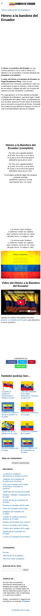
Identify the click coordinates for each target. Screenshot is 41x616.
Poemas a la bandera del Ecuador (16, 505)
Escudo (6, 552)
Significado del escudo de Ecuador (16, 492)
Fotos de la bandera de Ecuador (15, 508)
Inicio (4, 10)
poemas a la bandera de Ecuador (14, 320)
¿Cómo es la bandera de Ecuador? (29, 432)
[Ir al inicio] (22, 5)
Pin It (32, 362)
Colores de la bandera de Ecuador (29, 414)
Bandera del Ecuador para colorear (16, 522)
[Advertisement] (20, 44)
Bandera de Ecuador (22, 610)
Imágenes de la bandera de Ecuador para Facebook (13, 480)
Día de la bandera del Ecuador (10, 449)
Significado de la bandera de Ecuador (9, 432)
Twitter (22, 362)
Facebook (11, 362)
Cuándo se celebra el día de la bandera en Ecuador (10, 415)
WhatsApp (21, 366)
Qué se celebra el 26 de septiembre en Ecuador (29, 450)
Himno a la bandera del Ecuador (15, 525)
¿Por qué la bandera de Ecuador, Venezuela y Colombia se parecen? (29, 395)
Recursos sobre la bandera (13, 559)
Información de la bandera (18, 10)
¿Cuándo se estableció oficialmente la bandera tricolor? (8, 395)
